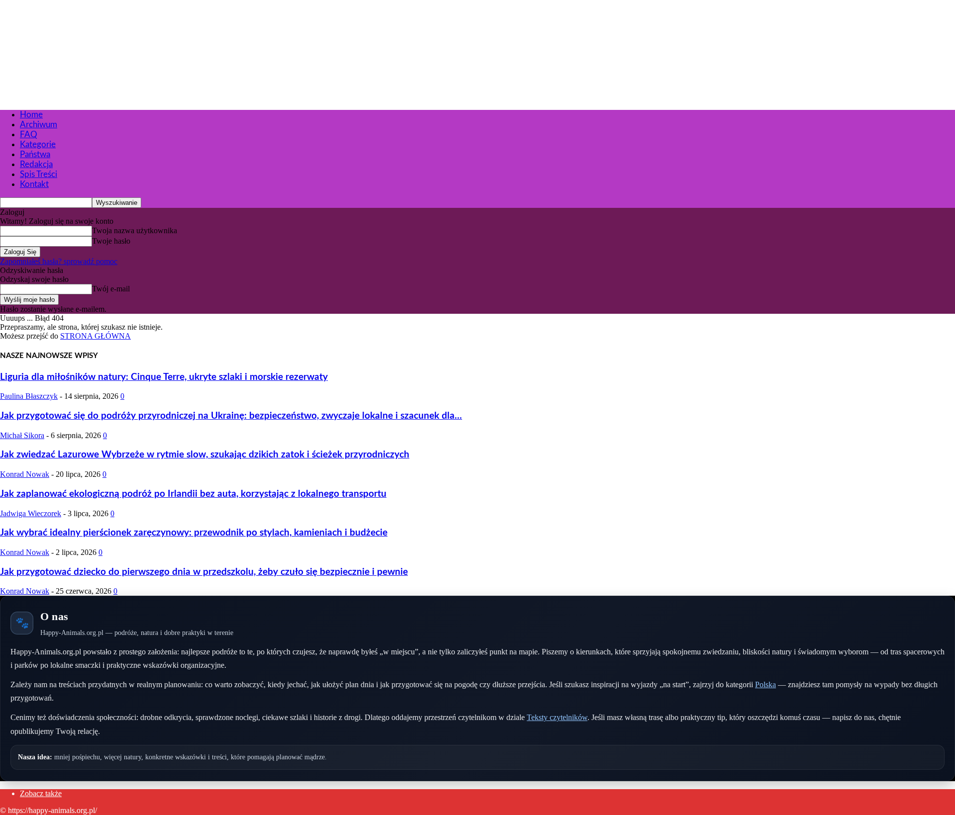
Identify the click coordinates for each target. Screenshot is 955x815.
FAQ (28, 134)
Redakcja (36, 164)
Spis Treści (38, 174)
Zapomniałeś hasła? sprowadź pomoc (58, 261)
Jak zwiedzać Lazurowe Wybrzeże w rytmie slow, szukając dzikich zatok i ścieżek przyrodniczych (204, 454)
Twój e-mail (111, 288)
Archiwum (38, 124)
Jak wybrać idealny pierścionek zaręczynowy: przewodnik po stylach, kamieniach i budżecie (193, 533)
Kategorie (38, 144)
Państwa (35, 154)
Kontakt (34, 184)
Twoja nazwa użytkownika (134, 230)
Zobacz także (41, 793)
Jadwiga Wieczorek (30, 513)
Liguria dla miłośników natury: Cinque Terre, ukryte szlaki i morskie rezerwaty (164, 377)
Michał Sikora (22, 435)
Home (31, 114)
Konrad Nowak (24, 474)
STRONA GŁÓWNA (95, 336)
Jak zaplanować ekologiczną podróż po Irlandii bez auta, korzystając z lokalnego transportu (193, 494)
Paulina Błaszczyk (29, 396)
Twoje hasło (111, 241)
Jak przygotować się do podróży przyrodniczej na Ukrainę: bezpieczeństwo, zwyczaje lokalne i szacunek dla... (231, 416)
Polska (765, 684)
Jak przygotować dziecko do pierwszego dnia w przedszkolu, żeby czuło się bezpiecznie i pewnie (204, 572)
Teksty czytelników (557, 717)
